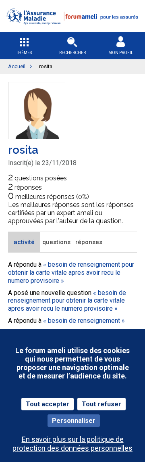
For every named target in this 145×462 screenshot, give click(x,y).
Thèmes (24, 52)
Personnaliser (73, 420)
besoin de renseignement (84, 320)
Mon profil (120, 52)
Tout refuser (101, 404)
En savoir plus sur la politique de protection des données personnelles (72, 443)
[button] (72, 29)
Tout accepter (47, 404)
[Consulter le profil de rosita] (36, 136)
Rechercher (72, 52)
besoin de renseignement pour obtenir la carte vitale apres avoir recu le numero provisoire (71, 272)
